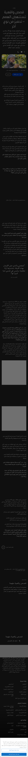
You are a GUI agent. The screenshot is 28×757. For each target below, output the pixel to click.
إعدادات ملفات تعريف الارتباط (14, 750)
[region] (14, 747)
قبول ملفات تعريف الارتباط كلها (14, 754)
